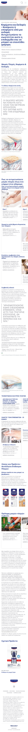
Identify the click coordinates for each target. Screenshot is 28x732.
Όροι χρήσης (9, 692)
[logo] (4, 3)
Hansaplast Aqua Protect (11, 446)
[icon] (14, 686)
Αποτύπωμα (12, 691)
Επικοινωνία (5, 691)
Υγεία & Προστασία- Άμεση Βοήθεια (9, 22)
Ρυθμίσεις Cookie (17, 692)
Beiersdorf (14, 728)
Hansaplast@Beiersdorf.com (9, 631)
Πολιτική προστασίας (20, 691)
